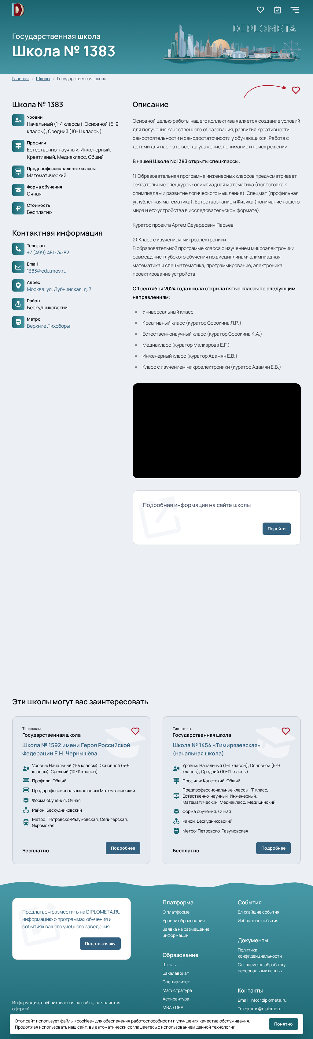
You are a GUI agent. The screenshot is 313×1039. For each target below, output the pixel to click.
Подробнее (123, 848)
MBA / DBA (173, 1007)
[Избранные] (260, 10)
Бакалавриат (176, 973)
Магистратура (177, 990)
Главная (20, 78)
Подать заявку (100, 943)
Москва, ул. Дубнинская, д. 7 (59, 289)
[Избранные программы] (277, 10)
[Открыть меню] (295, 10)
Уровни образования (184, 920)
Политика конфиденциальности (260, 953)
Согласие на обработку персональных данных (261, 968)
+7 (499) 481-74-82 (48, 252)
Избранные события (258, 920)
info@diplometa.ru (268, 1000)
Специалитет (176, 982)
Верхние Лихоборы (48, 325)
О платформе (176, 912)
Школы (43, 78)
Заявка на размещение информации (186, 932)
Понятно (283, 1024)
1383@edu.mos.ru (47, 270)
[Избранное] (296, 90)
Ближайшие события (258, 912)
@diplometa (270, 1008)
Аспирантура (176, 999)
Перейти (276, 528)
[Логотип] (18, 10)
